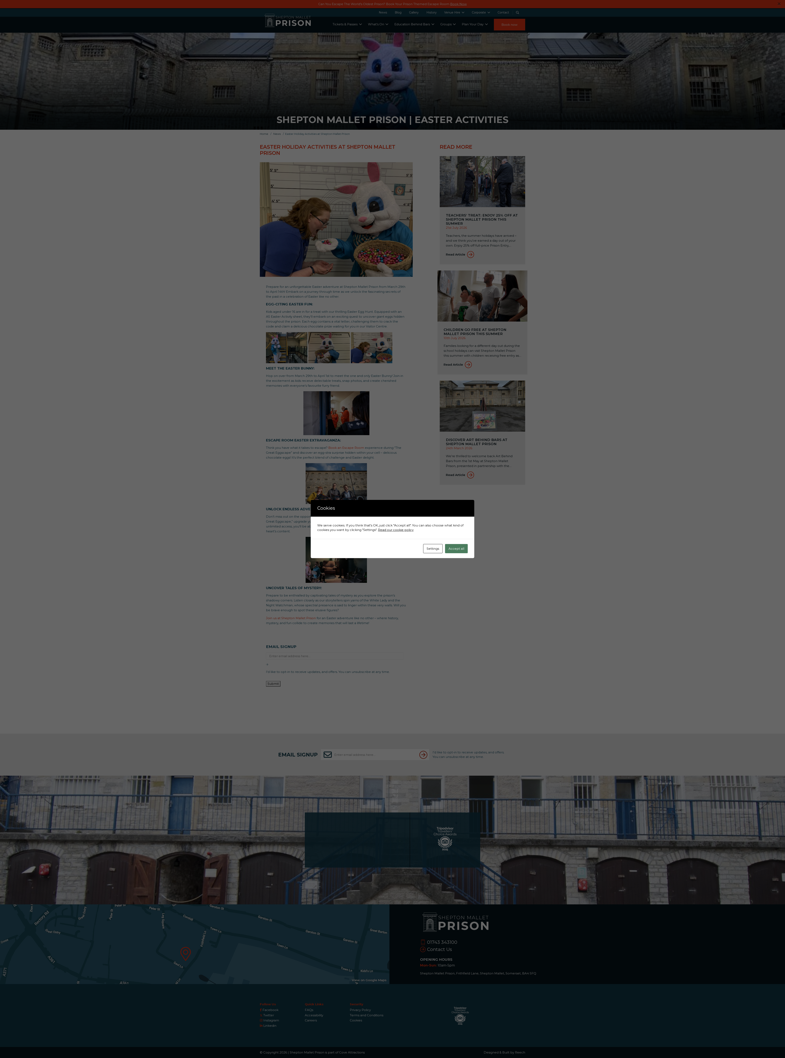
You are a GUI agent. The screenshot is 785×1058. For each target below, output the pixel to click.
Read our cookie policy (396, 530)
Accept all (456, 549)
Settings (433, 549)
